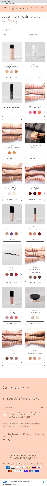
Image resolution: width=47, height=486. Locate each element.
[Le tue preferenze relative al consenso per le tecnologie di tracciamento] (43, 482)
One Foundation (11, 66)
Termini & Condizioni (19, 464)
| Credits (31, 459)
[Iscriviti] (41, 412)
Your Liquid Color (12, 228)
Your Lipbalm (35, 188)
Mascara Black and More (12, 108)
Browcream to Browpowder (35, 270)
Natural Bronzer (12, 147)
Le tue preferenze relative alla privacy (18, 481)
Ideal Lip (11, 312)
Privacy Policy (6, 1)
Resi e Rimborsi (32, 464)
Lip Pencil (12, 269)
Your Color (12, 353)
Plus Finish (35, 66)
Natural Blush (35, 107)
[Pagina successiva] (29, 372)
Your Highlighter (12, 188)
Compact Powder (35, 353)
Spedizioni (40, 464)
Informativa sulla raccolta (9, 484)
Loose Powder (35, 312)
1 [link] (17, 372)
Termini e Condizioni (8, 3)
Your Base (35, 147)
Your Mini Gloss (35, 228)
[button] (5, 8)
